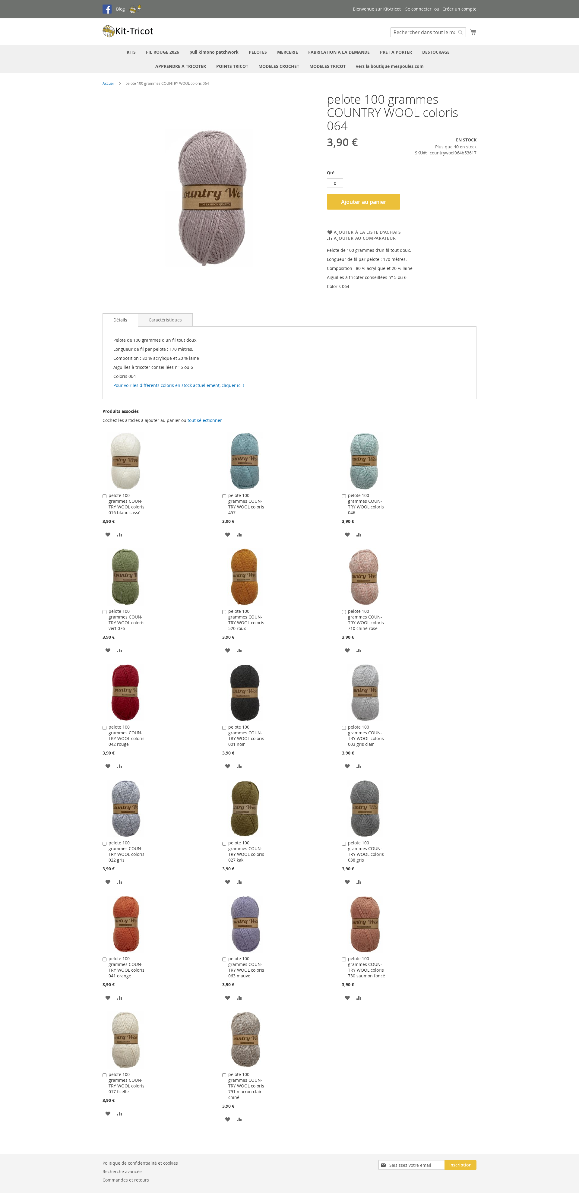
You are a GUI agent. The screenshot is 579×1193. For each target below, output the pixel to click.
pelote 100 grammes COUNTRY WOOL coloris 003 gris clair (366, 735)
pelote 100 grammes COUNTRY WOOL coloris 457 (246, 503)
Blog (120, 9)
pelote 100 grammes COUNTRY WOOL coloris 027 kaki (246, 851)
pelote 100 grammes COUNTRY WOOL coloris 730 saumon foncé (366, 967)
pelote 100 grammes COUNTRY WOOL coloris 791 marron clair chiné (246, 1085)
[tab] (120, 320)
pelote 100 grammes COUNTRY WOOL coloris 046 (366, 503)
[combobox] (428, 32)
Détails (120, 320)
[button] (108, 534)
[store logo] (128, 31)
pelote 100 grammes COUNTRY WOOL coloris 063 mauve (246, 967)
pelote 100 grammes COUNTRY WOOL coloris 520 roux (246, 619)
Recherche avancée (122, 1171)
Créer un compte (459, 9)
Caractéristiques (165, 320)
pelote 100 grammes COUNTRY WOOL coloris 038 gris (366, 851)
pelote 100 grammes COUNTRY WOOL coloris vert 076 (126, 619)
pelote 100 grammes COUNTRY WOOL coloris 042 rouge (126, 735)
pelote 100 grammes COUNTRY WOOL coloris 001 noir (246, 735)
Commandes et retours (126, 1180)
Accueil (109, 83)
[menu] (289, 59)
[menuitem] (131, 52)
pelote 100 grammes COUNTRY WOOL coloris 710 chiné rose (366, 619)
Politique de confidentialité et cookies (140, 1163)
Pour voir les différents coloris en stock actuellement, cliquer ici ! (178, 385)
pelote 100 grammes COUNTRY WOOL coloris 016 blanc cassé (126, 503)
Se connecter (418, 9)
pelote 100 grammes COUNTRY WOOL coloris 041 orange (126, 967)
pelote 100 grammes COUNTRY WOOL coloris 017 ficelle (126, 1082)
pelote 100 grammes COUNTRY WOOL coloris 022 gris (126, 851)
